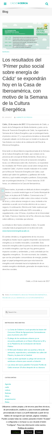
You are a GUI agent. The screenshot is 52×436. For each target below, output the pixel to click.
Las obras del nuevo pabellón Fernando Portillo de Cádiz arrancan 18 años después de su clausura (27, 366)
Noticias (5, 52)
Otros (7, 396)
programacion (10, 399)
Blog (5, 11)
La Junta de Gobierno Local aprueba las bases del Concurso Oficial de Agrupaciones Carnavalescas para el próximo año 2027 (27, 332)
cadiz (7, 387)
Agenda (8, 384)
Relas (7, 402)
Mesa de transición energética (34, 295)
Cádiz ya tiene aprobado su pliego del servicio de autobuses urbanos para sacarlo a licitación (26, 360)
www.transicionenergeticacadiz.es (15, 231)
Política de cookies (26, 428)
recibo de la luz (9, 298)
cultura (7, 390)
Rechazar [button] (28, 432)
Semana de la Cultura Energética (30, 298)
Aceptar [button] (39, 432)
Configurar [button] (15, 432)
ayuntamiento (15, 295)
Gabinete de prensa (24, 117)
